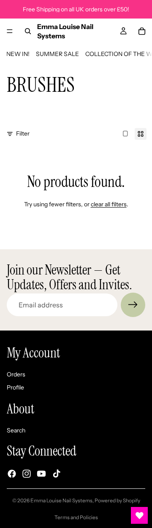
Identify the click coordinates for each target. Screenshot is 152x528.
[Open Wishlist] (139, 515)
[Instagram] (27, 474)
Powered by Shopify (117, 500)
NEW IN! (18, 54)
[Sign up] (133, 305)
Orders (16, 374)
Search (16, 430)
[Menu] (9, 31)
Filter (23, 133)
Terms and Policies (76, 517)
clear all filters (109, 204)
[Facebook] (12, 474)
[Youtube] (41, 474)
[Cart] (142, 31)
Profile (15, 388)
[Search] (28, 31)
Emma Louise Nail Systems (61, 500)
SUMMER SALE (57, 54)
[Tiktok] (57, 474)
